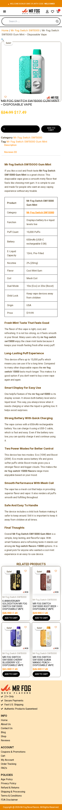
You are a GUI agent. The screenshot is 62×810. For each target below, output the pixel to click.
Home (5, 30)
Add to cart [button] (11, 618)
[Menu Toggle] (4, 11)
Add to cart (51, 129)
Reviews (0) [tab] (10, 152)
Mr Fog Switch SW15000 (25, 30)
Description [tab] (10, 145)
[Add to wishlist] (5, 96)
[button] (2, 39)
